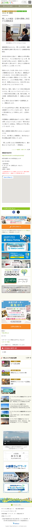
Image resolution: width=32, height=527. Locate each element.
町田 (15, 11)
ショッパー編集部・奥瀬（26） (19, 149)
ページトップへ (17, 505)
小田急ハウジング (5, 516)
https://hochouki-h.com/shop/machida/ (13, 155)
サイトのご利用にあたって (8, 508)
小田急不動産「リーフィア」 (7, 513)
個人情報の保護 (19, 508)
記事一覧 (29, 357)
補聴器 (11, 13)
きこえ (4, 13)
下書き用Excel (5, 333)
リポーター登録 (24, 230)
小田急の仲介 (19, 513)
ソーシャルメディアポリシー (8, 511)
